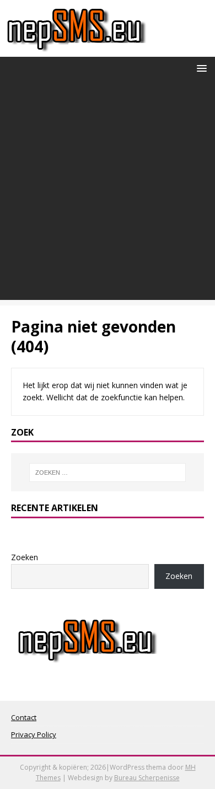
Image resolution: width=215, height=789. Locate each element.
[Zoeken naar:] (108, 472)
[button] (199, 68)
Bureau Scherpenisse (147, 777)
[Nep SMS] (76, 50)
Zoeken (24, 557)
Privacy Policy (33, 734)
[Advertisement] (107, 192)
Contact (23, 717)
